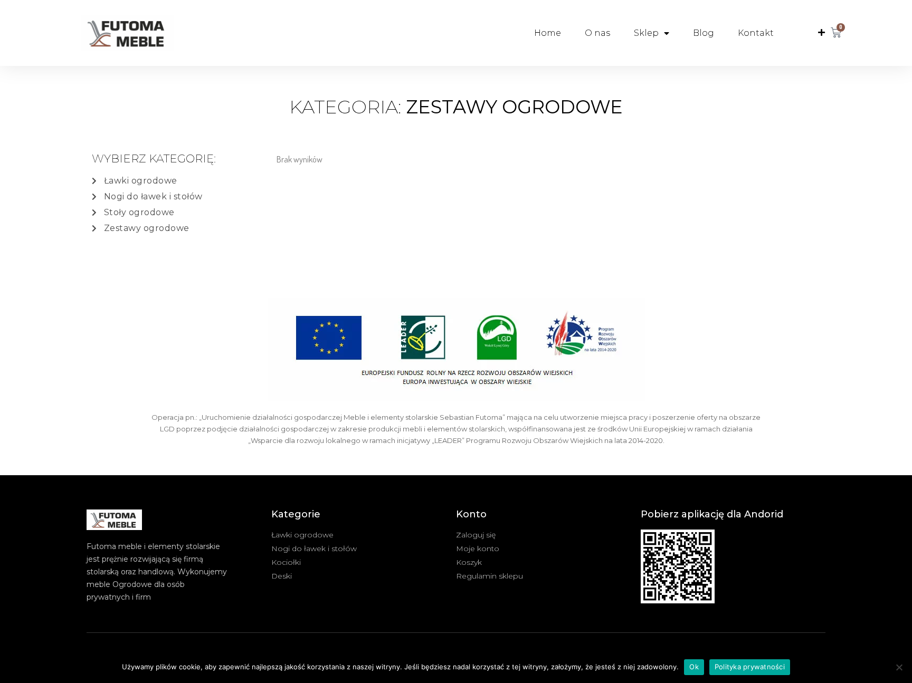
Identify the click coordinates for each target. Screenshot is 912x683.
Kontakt (756, 33)
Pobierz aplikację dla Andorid (712, 514)
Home (547, 33)
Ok (694, 666)
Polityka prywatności (750, 666)
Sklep (646, 33)
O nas (597, 33)
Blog (703, 33)
